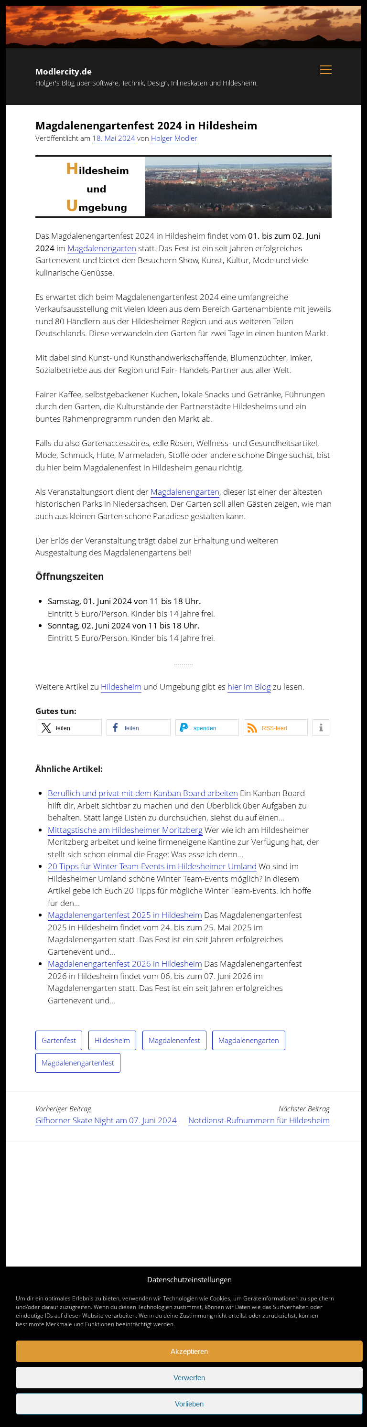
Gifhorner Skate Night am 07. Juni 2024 (106, 1120)
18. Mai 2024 (113, 138)
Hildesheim (121, 686)
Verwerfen (189, 1378)
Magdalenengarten (101, 248)
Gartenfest (59, 1040)
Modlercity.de (63, 71)
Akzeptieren (189, 1351)
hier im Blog (249, 686)
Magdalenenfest (174, 1040)
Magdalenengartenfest (78, 1062)
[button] (70, 727)
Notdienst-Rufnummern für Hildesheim (259, 1120)
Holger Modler (174, 138)
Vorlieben (189, 1404)
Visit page (183, 27)
